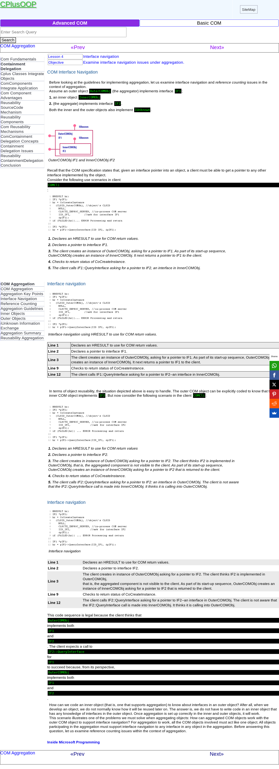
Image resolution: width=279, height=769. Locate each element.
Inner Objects (13, 313)
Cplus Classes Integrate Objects (22, 76)
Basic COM (209, 23)
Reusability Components (12, 119)
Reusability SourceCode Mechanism (12, 107)
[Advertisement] (22, 225)
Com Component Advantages (16, 95)
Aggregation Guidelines (22, 308)
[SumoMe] (274, 413)
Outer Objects (13, 318)
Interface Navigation (19, 298)
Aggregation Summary (21, 333)
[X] (274, 384)
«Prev (78, 47)
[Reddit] (274, 403)
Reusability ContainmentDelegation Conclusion (22, 161)
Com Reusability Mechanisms (15, 129)
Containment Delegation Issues (17, 148)
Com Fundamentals (18, 59)
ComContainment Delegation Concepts (20, 138)
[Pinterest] (274, 394)
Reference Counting (19, 303)
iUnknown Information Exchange (20, 325)
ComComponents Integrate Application (19, 85)
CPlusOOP (18, 4)
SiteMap (248, 9)
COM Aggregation (17, 289)
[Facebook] (274, 375)
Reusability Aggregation (22, 338)
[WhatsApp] (274, 365)
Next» (217, 47)
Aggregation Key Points (22, 294)
